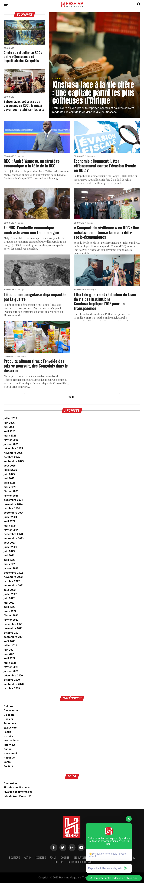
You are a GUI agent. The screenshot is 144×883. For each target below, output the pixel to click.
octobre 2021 (12, 632)
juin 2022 (9, 598)
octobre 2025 (12, 457)
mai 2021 (9, 654)
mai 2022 (9, 602)
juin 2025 (9, 474)
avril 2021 (9, 658)
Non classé (10, 753)
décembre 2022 (13, 572)
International (11, 740)
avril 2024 (9, 521)
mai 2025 (9, 478)
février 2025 (11, 491)
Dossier (8, 719)
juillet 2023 (10, 547)
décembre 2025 (13, 448)
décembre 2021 (13, 624)
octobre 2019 (12, 688)
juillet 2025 (10, 469)
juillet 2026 (10, 418)
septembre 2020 (14, 684)
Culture (8, 706)
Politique (9, 757)
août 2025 (9, 465)
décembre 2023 (13, 534)
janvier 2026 (11, 444)
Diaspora (9, 714)
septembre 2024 (14, 512)
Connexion (10, 783)
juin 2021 (9, 649)
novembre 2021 (13, 628)
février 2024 (11, 529)
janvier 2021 (11, 671)
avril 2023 (9, 559)
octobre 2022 (12, 581)
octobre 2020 (12, 679)
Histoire (8, 736)
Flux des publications (17, 787)
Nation (8, 749)
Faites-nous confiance (80, 862)
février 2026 (11, 439)
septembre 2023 (14, 538)
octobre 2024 (12, 508)
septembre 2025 (14, 461)
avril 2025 (9, 482)
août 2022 (9, 589)
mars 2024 (10, 525)
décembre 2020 (13, 675)
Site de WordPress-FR (17, 796)
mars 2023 (10, 564)
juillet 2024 (10, 517)
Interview (9, 744)
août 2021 (9, 641)
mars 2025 (10, 487)
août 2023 (9, 542)
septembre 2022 (14, 585)
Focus (7, 731)
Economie (10, 723)
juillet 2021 (10, 645)
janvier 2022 (11, 619)
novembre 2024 (13, 504)
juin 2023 (9, 551)
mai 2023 (9, 555)
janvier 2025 (11, 495)
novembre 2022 (13, 577)
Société (8, 766)
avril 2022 (9, 607)
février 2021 (11, 667)
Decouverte (11, 710)
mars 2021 (10, 662)
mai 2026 (9, 427)
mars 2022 (10, 611)
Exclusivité (10, 727)
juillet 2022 (10, 594)
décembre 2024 (13, 499)
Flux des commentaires (18, 791)
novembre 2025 (13, 452)
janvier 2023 (11, 568)
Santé (7, 761)
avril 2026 (9, 431)
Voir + (72, 397)
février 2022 (11, 615)
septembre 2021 (14, 637)
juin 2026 (9, 422)
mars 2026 (10, 435)
